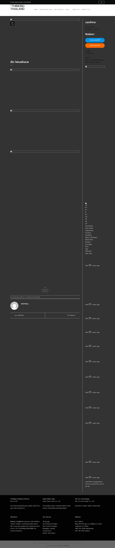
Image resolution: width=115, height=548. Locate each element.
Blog (67, 10)
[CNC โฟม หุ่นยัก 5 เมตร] (95, 471)
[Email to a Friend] (46, 290)
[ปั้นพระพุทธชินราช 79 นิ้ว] (95, 370)
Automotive (89, 226)
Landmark (88, 235)
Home (36, 10)
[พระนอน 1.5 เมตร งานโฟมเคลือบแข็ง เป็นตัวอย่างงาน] (95, 312)
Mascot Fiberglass (91, 237)
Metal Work (89, 240)
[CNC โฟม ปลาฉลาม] (95, 385)
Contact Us (85, 10)
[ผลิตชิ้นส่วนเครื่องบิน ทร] (95, 401)
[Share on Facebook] (43, 290)
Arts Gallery (59, 10)
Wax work (88, 253)
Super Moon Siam (46, 10)
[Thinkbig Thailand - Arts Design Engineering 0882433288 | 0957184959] (20, 9)
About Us (76, 10)
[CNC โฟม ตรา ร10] (95, 443)
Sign (86, 249)
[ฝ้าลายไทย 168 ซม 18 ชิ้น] (95, 355)
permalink (37, 297)
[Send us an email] (103, 2)
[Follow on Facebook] (100, 2)
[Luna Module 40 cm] (95, 340)
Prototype (88, 244)
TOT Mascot (71, 315)
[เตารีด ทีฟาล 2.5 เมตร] (95, 326)
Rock (86, 247)
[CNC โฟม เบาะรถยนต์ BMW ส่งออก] (95, 416)
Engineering (89, 230)
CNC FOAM (89, 228)
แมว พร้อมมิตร (19, 315)
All (86, 224)
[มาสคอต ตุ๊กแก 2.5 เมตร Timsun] (95, 286)
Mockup (87, 242)
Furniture (88, 233)
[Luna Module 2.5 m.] (95, 259)
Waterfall (88, 251)
